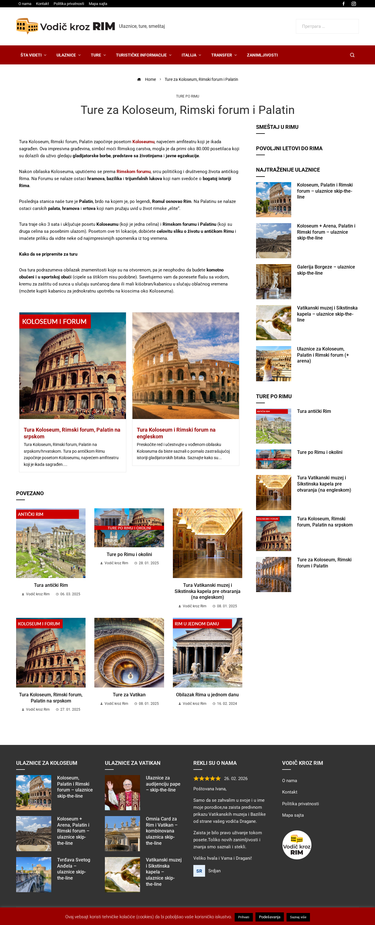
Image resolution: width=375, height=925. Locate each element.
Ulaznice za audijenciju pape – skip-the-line (163, 784)
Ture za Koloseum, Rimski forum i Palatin (324, 563)
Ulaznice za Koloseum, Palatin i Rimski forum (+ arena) (323, 355)
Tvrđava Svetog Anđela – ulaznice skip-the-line (73, 869)
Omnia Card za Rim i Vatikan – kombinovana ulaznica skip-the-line (162, 831)
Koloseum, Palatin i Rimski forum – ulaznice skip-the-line (325, 191)
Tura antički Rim (51, 585)
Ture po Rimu (187, 96)
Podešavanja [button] (269, 917)
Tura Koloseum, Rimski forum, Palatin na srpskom (51, 698)
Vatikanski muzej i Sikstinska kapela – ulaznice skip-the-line (327, 314)
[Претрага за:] (327, 22)
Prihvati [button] (243, 917)
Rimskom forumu (134, 171)
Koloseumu (143, 141)
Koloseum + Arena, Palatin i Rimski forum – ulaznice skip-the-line (326, 232)
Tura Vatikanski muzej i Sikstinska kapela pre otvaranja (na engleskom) (208, 591)
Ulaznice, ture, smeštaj (142, 26)
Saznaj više (298, 917)
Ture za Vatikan (129, 694)
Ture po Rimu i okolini (129, 554)
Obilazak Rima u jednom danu (207, 694)
